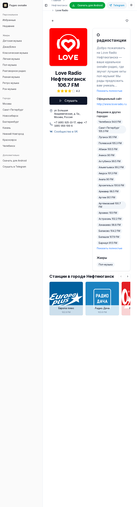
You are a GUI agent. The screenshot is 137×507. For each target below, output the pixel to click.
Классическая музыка (15, 52)
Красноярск (10, 139)
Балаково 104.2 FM (109, 230)
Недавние (8, 26)
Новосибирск (10, 115)
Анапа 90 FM (106, 179)
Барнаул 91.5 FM (108, 242)
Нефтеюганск (59, 5)
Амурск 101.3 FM (108, 173)
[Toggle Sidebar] (42, 253)
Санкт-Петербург (13, 109)
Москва (7, 103)
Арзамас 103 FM (108, 212)
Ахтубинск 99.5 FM (109, 161)
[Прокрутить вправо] (127, 276)
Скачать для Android (15, 160)
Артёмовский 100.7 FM (110, 205)
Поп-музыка (10, 64)
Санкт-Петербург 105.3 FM (109, 129)
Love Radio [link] (62, 10)
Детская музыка (12, 40)
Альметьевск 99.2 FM (111, 167)
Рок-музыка (9, 89)
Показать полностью (109, 90)
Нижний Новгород (13, 133)
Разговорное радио (14, 70)
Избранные (9, 20)
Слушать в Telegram (14, 166)
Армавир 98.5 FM (108, 191)
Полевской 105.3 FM (110, 143)
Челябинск (9, 145)
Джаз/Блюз (9, 46)
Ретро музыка (11, 82)
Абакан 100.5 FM (108, 149)
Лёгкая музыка (11, 58)
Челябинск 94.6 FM (110, 121)
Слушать (71, 100)
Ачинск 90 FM (106, 155)
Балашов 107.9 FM (109, 236)
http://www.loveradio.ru (112, 104)
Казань (7, 127)
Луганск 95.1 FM (108, 137)
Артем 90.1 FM (107, 197)
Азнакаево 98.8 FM (110, 224)
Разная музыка (11, 76)
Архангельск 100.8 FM (111, 185)
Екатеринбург (11, 121)
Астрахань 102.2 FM (110, 218)
